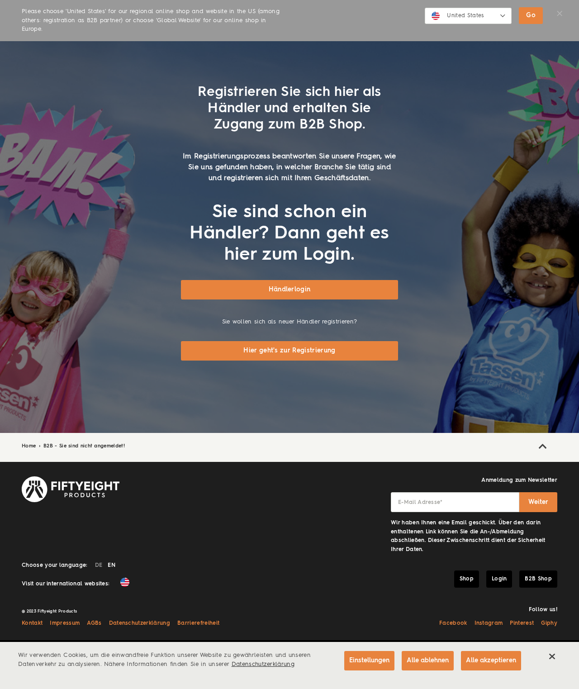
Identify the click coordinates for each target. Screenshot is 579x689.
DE (99, 565)
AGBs (94, 623)
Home (30, 446)
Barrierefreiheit (198, 623)
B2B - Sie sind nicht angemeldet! (84, 446)
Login (499, 579)
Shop (467, 579)
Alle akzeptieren (491, 660)
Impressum (65, 623)
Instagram (489, 623)
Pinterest (522, 623)
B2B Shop (538, 579)
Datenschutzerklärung (140, 623)
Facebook (453, 623)
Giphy (549, 623)
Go (531, 15)
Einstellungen (369, 660)
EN (111, 565)
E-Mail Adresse (420, 502)
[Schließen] (552, 656)
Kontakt (32, 623)
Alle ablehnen (428, 660)
